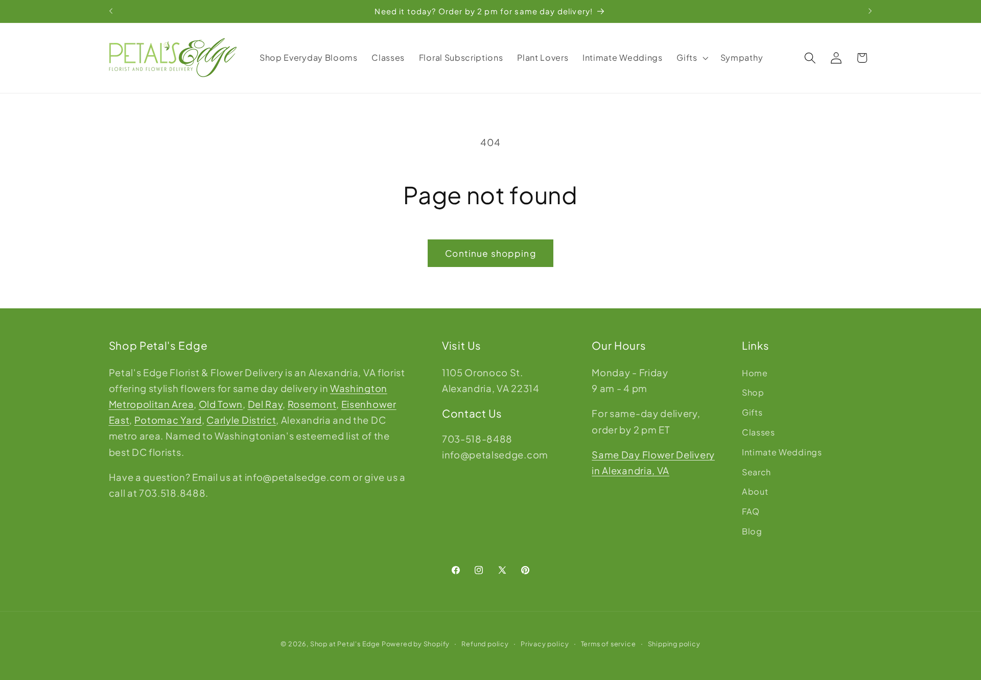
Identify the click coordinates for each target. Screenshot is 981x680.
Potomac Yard (168, 420)
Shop (753, 392)
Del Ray (265, 404)
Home (755, 373)
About (755, 491)
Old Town (221, 404)
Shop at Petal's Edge (345, 644)
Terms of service (608, 644)
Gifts (752, 412)
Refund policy (484, 644)
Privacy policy (545, 644)
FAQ (751, 511)
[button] (691, 57)
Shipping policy (674, 644)
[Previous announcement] (111, 11)
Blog (752, 531)
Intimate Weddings (782, 452)
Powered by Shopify (416, 644)
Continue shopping (490, 253)
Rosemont (312, 404)
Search (756, 472)
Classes (758, 432)
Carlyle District (241, 420)
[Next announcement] (870, 11)
